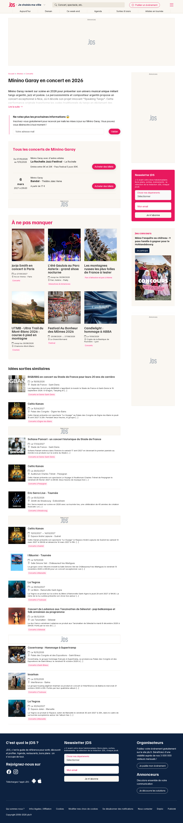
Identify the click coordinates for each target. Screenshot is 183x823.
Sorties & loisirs (124, 11)
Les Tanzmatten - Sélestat (42, 620)
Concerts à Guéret (36, 546)
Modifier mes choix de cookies (83, 809)
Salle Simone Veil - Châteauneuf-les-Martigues (52, 563)
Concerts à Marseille (37, 573)
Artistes (20, 74)
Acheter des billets (104, 166)
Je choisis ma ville (29, 5)
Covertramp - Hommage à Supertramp (52, 647)
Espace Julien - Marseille (42, 709)
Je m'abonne (153, 215)
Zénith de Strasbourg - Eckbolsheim (47, 501)
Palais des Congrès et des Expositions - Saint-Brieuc (55, 655)
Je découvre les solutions (152, 790)
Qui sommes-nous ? (15, 809)
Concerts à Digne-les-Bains (40, 421)
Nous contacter (145, 809)
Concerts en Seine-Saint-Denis (41, 394)
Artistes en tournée (154, 11)
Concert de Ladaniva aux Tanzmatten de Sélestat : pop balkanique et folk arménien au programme (71, 610)
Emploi (160, 809)
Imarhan (33, 674)
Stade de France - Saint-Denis (44, 384)
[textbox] (153, 196)
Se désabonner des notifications (118, 809)
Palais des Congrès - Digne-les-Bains (48, 411)
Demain (48, 11)
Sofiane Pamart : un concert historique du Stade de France (64, 439)
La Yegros (34, 582)
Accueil (11, 74)
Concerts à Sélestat (36, 630)
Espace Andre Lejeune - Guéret (45, 536)
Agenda (98, 11)
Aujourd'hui (25, 11)
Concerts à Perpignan (37, 484)
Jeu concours (153, 238)
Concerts (29, 74)
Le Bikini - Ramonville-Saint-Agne (46, 590)
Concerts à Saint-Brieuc (38, 665)
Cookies (60, 809)
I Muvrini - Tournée (39, 555)
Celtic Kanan (36, 403)
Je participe (142, 250)
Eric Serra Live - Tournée (43, 492)
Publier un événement (146, 5)
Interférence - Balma (40, 682)
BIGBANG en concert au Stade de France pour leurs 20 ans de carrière (71, 376)
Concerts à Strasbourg (37, 511)
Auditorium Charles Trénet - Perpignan (48, 474)
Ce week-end (73, 11)
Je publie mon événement (152, 765)
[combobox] (153, 195)
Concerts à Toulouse (37, 600)
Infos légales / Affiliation (40, 809)
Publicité (172, 809)
